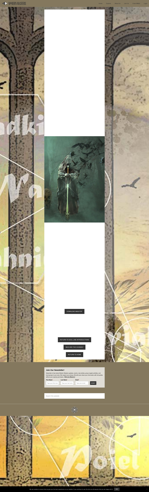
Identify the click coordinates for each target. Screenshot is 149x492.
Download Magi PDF (74, 311)
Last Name (64, 380)
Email (77, 380)
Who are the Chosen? (74, 347)
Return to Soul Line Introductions (74, 340)
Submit (93, 383)
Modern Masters (14, 3)
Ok (117, 489)
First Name (49, 380)
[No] (147, 489)
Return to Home (74, 355)
